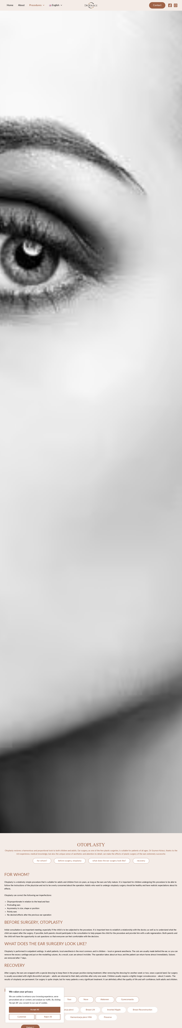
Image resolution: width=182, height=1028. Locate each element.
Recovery (141, 861)
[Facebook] (170, 5)
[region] (34, 1005)
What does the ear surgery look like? (109, 861)
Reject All (48, 1017)
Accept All (34, 1010)
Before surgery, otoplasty (69, 861)
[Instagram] (176, 5)
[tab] (69, 1000)
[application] (43, 5)
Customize (21, 1017)
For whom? (42, 861)
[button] (157, 5)
